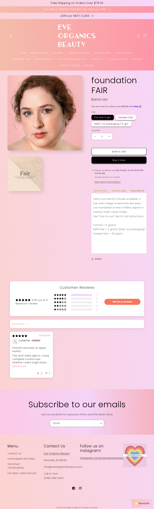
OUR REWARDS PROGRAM (21, 458)
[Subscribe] (100, 423)
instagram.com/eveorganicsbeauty (102, 458)
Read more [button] (19, 366)
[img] (19, 336)
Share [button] (98, 258)
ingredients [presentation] (137, 190)
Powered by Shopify (89, 507)
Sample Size (125, 117)
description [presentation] (101, 190)
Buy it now (119, 160)
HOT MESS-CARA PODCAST (22, 473)
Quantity (95, 130)
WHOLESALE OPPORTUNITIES (16, 466)
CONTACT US (15, 453)
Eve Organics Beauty (57, 453)
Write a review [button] (122, 301)
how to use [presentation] (119, 190)
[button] (11, 35)
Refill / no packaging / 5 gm (111, 123)
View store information (107, 181)
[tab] (100, 191)
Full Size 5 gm (102, 117)
